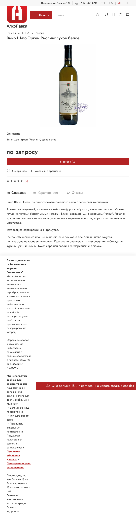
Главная (11, 33)
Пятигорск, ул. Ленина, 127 (55, 3)
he (127, 3)
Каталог (44, 15)
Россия (39, 33)
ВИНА (25, 33)
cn (103, 3)
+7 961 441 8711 (88, 3)
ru (119, 3)
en (111, 3)
